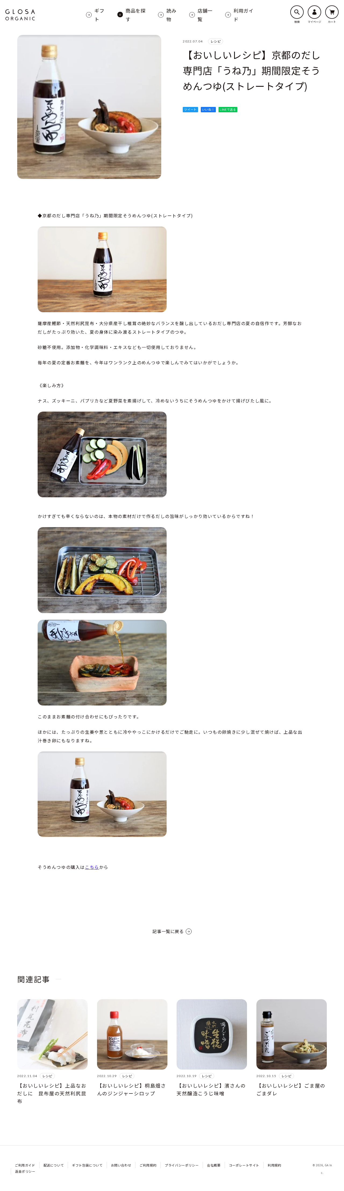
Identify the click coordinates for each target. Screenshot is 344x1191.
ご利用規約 (147, 1165)
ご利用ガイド (25, 1165)
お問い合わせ (121, 1165)
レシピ (215, 41)
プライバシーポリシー (182, 1165)
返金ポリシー (25, 1171)
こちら (92, 867)
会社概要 (213, 1165)
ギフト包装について (87, 1165)
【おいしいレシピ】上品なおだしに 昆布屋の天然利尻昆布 (51, 1093)
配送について (54, 1165)
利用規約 (274, 1165)
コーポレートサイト (244, 1165)
